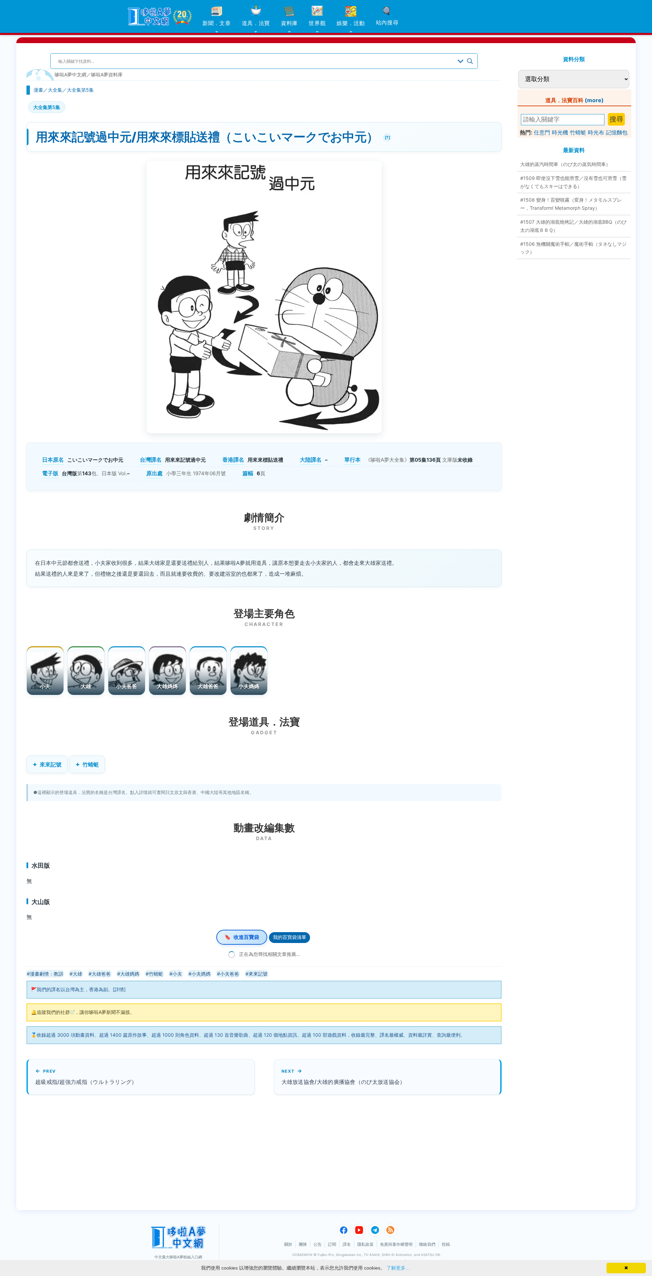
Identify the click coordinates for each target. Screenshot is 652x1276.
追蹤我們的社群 (53, 1012)
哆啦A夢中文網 (70, 74)
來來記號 (50, 764)
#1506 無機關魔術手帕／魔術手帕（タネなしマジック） (573, 248)
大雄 (86, 686)
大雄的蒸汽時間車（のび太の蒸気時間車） (565, 164)
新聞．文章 (216, 23)
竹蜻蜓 (91, 764)
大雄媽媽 (167, 686)
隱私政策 (365, 1244)
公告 (317, 1244)
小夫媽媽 (248, 686)
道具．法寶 (256, 23)
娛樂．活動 (351, 23)
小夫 (45, 686)
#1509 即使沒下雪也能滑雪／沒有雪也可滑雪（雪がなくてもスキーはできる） (573, 182)
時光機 (560, 132)
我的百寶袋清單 (289, 937)
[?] (386, 136)
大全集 (55, 90)
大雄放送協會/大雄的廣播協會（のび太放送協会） (343, 1081)
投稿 (446, 1244)
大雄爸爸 (208, 686)
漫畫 (38, 90)
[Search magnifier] (470, 61)
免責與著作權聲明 (396, 1244)
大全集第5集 (80, 90)
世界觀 (317, 23)
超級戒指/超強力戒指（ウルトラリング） (86, 1081)
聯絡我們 (427, 1244)
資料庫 (289, 23)
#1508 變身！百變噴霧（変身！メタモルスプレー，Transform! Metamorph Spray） (571, 204)
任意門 (542, 132)
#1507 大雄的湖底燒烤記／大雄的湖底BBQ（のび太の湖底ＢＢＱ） (573, 226)
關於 (288, 1244)
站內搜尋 (387, 22)
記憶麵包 (617, 132)
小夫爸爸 (126, 686)
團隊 (303, 1244)
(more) (594, 100)
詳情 (119, 989)
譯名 (347, 1244)
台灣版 (69, 473)
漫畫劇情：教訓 (46, 974)
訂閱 (332, 1244)
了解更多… (398, 1268)
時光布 (596, 132)
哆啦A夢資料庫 (107, 74)
